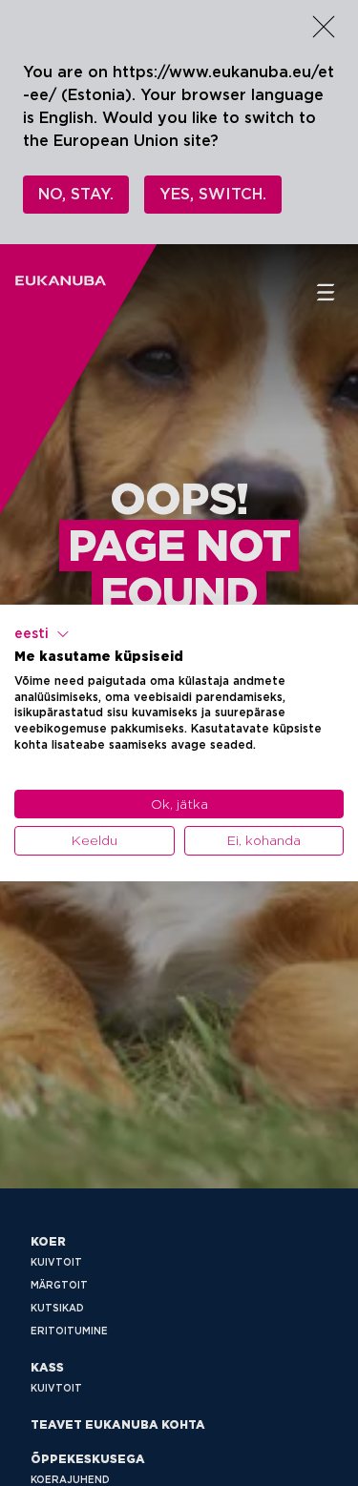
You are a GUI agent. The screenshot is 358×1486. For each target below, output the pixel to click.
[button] (42, 634)
